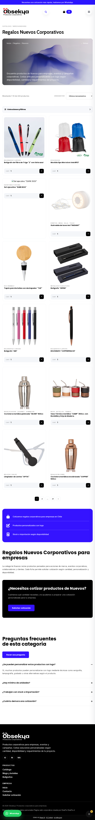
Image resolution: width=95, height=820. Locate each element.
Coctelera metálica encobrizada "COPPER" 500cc (69, 478)
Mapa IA (42, 817)
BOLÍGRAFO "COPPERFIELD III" (63, 351)
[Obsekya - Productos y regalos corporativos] (16, 12)
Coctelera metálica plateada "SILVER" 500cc (23, 414)
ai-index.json (58, 817)
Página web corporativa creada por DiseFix (50, 810)
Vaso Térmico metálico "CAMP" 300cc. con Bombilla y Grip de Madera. (69, 415)
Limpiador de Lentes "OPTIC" (16, 477)
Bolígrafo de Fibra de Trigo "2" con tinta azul (23, 162)
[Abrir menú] (89, 12)
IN (12, 757)
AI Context (49, 817)
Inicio (9, 43)
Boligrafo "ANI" (10, 351)
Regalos (16, 43)
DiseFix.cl (71, 810)
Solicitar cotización (21, 608)
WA (19, 757)
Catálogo (7, 769)
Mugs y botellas (10, 773)
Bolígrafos (8, 777)
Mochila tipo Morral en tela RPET (65, 162)
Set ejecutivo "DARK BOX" (15, 187)
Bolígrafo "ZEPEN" (58, 288)
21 (53, 499)
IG (5, 757)
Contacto (7, 791)
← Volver (84, 43)
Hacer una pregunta (15, 655)
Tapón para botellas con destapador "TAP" (23, 288)
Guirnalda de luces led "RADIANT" (65, 225)
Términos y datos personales (22, 810)
